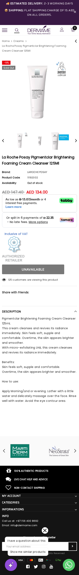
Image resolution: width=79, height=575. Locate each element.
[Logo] (39, 30)
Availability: (9, 183)
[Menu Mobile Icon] (4, 30)
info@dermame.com (24, 525)
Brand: (6, 172)
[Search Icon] (16, 30)
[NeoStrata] (59, 451)
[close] (75, 12)
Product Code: (11, 177)
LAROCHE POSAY (37, 172)
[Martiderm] (19, 451)
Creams (18, 41)
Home (6, 41)
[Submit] (72, 546)
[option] (39, 92)
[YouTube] (51, 567)
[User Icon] (62, 30)
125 (10, 279)
